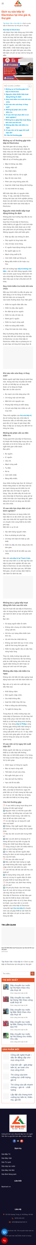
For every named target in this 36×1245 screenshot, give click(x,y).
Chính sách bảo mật (11, 1235)
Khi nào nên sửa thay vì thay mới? (17, 105)
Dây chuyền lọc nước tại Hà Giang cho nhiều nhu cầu (21, 1036)
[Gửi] (32, 974)
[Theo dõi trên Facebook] (14, 1141)
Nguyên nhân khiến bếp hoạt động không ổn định (17, 95)
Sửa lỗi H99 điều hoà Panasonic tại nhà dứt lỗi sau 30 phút (18, 948)
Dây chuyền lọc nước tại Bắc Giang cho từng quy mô (21, 1024)
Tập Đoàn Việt (7, 23)
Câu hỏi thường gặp (14, 135)
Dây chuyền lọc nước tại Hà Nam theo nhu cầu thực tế (20, 987)
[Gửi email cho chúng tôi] (18, 1141)
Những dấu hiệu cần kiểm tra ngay (17, 126)
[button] (3, 3)
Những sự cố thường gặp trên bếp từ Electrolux (17, 90)
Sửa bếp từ (17, 23)
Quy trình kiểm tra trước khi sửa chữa (18, 100)
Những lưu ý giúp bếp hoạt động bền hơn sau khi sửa (18, 121)
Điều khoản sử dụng (25, 1235)
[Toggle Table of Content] (28, 86)
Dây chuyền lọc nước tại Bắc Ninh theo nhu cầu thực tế (20, 1012)
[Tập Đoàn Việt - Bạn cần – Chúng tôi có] (18, 3)
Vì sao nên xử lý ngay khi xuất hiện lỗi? (17, 131)
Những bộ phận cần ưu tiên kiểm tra (16, 111)
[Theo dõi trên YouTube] (21, 1141)
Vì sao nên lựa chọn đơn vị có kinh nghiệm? (17, 116)
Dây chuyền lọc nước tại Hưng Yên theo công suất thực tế (21, 1000)
